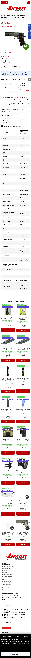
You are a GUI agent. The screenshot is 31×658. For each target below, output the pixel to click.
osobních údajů (8, 622)
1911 (5, 83)
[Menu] (4, 2)
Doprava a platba (6, 568)
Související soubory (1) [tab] (12, 79)
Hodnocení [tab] (22, 79)
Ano (21, 149)
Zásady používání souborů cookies (6, 585)
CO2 (21, 153)
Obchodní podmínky (7, 574)
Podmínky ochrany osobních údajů (6, 582)
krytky (27, 90)
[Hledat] (21, 2)
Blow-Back (19, 97)
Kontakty (4, 572)
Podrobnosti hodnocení (7, 26)
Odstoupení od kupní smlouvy (7, 577)
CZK (17, 2)
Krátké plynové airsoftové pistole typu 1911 (24, 132)
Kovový (22, 156)
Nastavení (15, 649)
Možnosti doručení (6, 56)
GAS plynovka (23, 160)
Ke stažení (5, 570)
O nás (3, 579)
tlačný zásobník (21, 109)
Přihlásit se (6, 628)
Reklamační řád (6, 587)
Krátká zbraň (23, 163)
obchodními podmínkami (10, 607)
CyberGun (22, 167)
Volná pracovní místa (7, 589)
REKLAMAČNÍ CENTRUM (8, 566)
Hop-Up (14, 106)
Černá (21, 145)
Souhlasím (15, 654)
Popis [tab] (2, 79)
